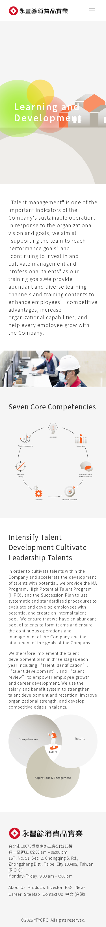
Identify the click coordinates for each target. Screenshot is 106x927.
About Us (16, 887)
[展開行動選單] (92, 10)
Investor (54, 887)
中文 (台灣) (75, 894)
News (80, 887)
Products (36, 887)
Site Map (32, 894)
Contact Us (52, 894)
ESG (69, 887)
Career (14, 894)
